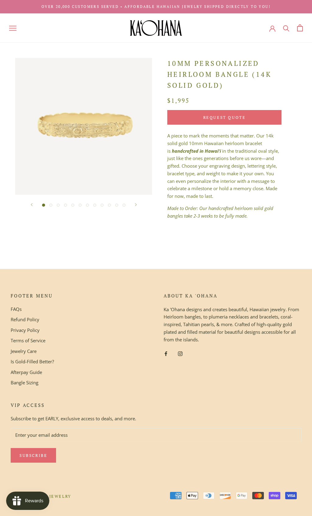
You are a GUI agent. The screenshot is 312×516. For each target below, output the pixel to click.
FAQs (16, 309)
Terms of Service (28, 340)
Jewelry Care (24, 351)
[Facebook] (166, 353)
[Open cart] (300, 27)
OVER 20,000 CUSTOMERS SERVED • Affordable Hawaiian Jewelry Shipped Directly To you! (156, 6)
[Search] (286, 28)
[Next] (136, 204)
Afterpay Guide (26, 372)
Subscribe (33, 455)
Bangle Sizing (24, 382)
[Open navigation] (12, 27)
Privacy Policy (25, 330)
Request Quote (224, 117)
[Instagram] (180, 353)
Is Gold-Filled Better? (32, 361)
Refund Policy (25, 319)
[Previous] (32, 204)
